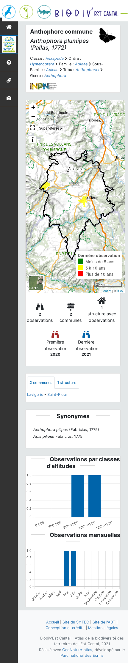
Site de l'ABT (104, 622)
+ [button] (33, 107)
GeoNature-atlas (77, 650)
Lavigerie (35, 394)
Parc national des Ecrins (82, 655)
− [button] (33, 116)
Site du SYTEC (76, 622)
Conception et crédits (65, 628)
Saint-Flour (57, 394)
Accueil (52, 622)
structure (66, 382)
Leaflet (106, 290)
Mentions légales (103, 628)
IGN (120, 290)
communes (40, 382)
